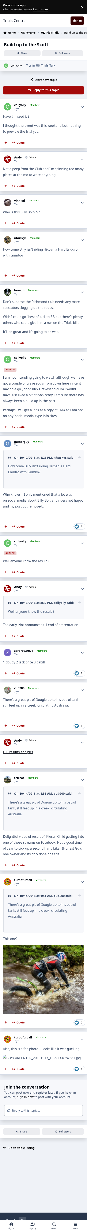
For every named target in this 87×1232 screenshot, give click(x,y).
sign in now (25, 1097)
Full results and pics (18, 752)
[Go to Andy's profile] (7, 159)
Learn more (8, 7)
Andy (18, 157)
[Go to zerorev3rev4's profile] (7, 652)
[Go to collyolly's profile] (6, 65)
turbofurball (23, 880)
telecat (19, 778)
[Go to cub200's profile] (7, 690)
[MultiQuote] (6, 142)
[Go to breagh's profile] (7, 292)
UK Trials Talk (45, 65)
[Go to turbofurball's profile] (7, 881)
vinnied (19, 201)
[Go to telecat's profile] (7, 779)
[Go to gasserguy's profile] (7, 443)
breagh (19, 290)
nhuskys (20, 238)
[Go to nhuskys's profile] (7, 240)
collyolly (16, 65)
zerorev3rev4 (23, 651)
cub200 (19, 688)
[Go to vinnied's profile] (7, 202)
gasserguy (21, 442)
